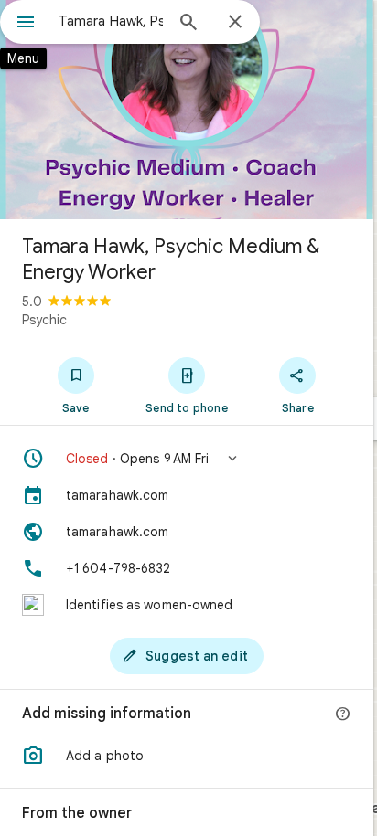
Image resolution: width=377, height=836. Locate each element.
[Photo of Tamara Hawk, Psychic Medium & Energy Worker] (186, 109)
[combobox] (111, 21)
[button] (186, 458)
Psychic (44, 320)
